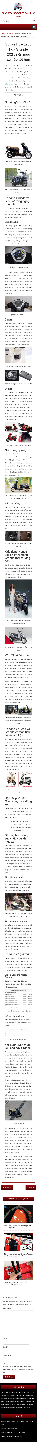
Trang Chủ (5, 33)
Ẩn (21, 95)
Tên (5, 1339)
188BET (17, 1410)
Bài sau (29, 1187)
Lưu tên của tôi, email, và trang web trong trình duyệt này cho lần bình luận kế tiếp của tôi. (18, 1369)
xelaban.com (9, 84)
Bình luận (7, 1308)
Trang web (7, 1355)
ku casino (10, 1410)
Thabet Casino (25, 1410)
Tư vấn (12, 33)
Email (5, 1347)
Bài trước (8, 1187)
